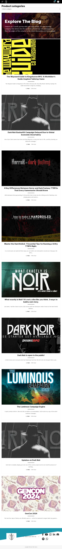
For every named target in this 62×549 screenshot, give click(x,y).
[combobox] (31, 9)
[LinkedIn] (54, 534)
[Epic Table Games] (6, 1)
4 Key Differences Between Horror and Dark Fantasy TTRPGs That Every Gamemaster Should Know (31, 189)
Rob (28, 88)
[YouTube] (46, 534)
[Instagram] (50, 534)
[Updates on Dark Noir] (31, 440)
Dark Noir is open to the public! (31, 355)
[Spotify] (43, 539)
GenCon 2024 (31, 513)
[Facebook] (43, 534)
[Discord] (57, 534)
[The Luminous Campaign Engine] (31, 387)
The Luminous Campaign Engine (31, 407)
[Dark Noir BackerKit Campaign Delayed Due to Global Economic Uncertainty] (31, 112)
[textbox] (31, 9)
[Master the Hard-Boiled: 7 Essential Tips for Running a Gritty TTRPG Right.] (31, 224)
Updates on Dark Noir (31, 460)
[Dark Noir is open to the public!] (31, 335)
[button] (3, 1)
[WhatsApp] (47, 539)
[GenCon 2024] (31, 493)
